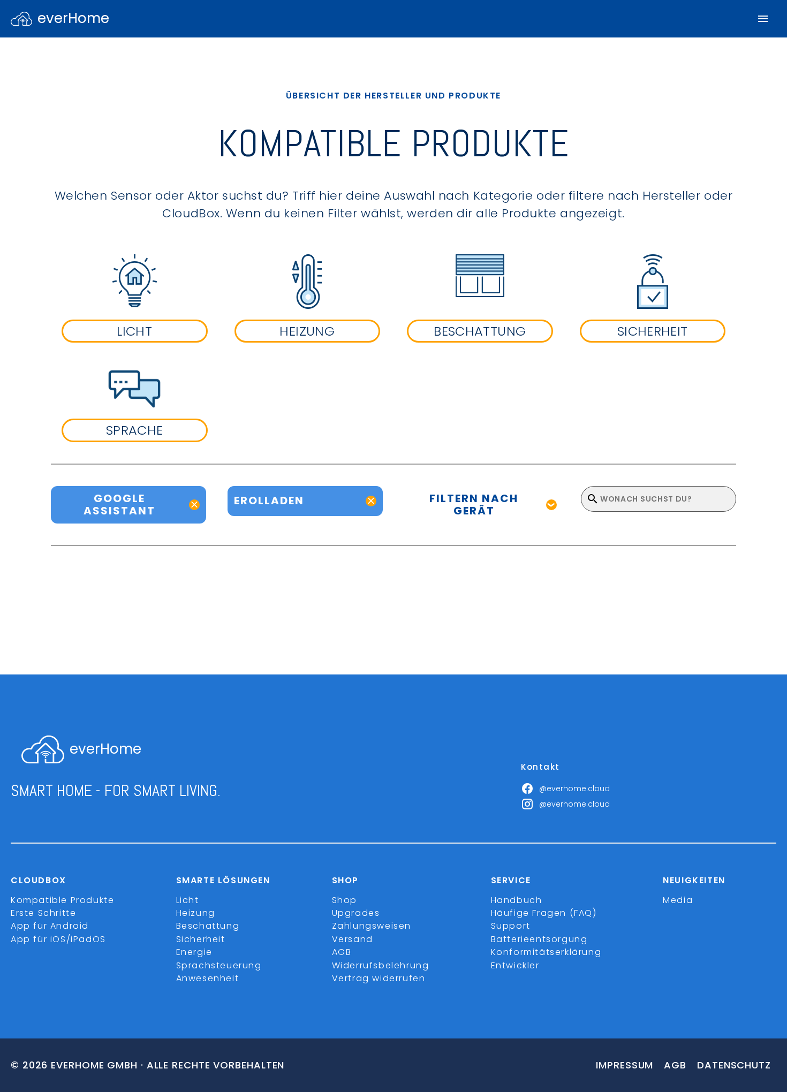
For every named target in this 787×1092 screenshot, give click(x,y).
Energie (194, 952)
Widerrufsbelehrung (380, 965)
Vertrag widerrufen (379, 978)
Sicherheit (200, 939)
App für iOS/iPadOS (58, 939)
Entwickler (515, 965)
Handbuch (516, 900)
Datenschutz (734, 1065)
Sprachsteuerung (219, 965)
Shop (344, 900)
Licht (187, 900)
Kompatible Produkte (62, 900)
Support (511, 926)
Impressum (624, 1065)
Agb (675, 1065)
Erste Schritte (43, 913)
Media (678, 900)
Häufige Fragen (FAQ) (544, 913)
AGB (342, 952)
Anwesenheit (207, 978)
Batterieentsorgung (539, 939)
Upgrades (356, 913)
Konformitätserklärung (546, 952)
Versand (352, 939)
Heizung (195, 913)
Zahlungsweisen (371, 926)
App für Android (50, 926)
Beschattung (208, 926)
